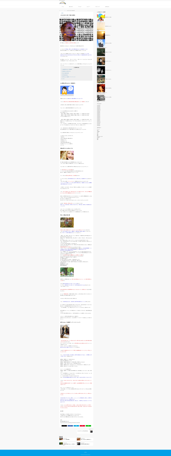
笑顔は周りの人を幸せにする (65, 71)
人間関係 (98, 131)
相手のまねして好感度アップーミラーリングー (68, 76)
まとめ (62, 78)
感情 (97, 134)
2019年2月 (98, 118)
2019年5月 (98, 115)
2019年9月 (98, 111)
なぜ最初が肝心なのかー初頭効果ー (66, 69)
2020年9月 (98, 105)
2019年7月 (98, 113)
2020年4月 (98, 108)
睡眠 (97, 135)
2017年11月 (98, 121)
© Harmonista (83, 454)
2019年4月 (98, 116)
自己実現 (98, 137)
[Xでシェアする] (64, 425)
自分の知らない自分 (100, 136)
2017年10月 (98, 122)
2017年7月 (98, 124)
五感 (97, 130)
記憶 (97, 138)
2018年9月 (98, 119)
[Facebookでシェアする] (70, 425)
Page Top (85, 452)
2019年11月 (98, 110)
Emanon (89, 454)
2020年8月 (98, 106)
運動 (97, 139)
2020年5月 (98, 107)
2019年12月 (98, 109)
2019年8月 (98, 112)
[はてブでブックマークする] (76, 425)
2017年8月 (98, 123)
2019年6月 (98, 114)
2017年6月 (98, 125)
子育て (98, 132)
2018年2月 (98, 120)
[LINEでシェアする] (88, 425)
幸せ (97, 133)
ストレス (98, 129)
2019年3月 (98, 117)
